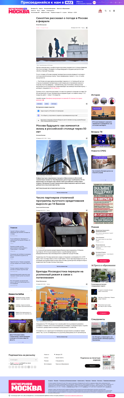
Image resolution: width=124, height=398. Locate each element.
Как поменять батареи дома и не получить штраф (103, 162)
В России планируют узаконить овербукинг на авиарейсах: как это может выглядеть (102, 123)
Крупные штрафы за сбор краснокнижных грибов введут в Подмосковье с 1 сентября (18, 248)
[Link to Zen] (19, 367)
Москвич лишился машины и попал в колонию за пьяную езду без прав (19, 268)
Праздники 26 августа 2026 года (21, 326)
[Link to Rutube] (32, 367)
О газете (50, 380)
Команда (94, 380)
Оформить (92, 366)
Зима (46, 103)
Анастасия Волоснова (42, 207)
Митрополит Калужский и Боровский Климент (102, 231)
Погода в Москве (44, 27)
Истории (95, 95)
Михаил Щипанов (100, 245)
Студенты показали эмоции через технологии (105, 290)
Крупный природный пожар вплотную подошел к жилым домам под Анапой (20, 275)
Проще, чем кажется (99, 157)
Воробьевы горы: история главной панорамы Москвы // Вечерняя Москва (104, 101)
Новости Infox (16, 294)
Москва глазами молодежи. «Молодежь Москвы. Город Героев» (103, 141)
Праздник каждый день (18, 321)
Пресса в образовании (63, 8)
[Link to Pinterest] (35, 367)
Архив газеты (59, 357)
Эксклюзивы (97, 108)
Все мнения (103, 261)
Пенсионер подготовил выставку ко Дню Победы (105, 305)
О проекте (103, 313)
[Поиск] (105, 10)
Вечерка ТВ (34, 8)
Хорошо (111, 395)
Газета (41, 8)
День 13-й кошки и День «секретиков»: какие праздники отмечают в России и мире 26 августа (20, 337)
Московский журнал (49, 8)
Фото (38, 10)
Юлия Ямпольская (41, 25)
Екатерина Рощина (101, 252)
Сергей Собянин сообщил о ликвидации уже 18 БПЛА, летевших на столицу (20, 232)
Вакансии (88, 380)
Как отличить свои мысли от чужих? (104, 233)
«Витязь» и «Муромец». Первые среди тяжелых (106, 298)
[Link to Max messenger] (10, 367)
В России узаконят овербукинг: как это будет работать (103, 113)
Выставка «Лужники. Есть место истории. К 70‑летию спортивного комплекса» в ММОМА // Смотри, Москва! (96, 101)
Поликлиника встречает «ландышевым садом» (99, 285)
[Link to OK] (16, 367)
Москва (39, 103)
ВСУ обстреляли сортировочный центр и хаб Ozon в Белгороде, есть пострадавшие (19, 282)
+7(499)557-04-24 (70, 386)
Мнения (95, 227)
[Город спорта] (100, 11)
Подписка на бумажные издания (67, 380)
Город (11, 243)
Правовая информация (109, 380)
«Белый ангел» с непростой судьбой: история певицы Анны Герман (112, 101)
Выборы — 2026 (72, 12)
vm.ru (76, 385)
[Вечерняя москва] (27, 387)
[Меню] (114, 10)
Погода (54, 103)
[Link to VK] (13, 367)
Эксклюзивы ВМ (35, 12)
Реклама (56, 380)
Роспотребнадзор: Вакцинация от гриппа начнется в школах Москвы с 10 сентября (20, 240)
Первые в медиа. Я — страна (59, 12)
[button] (11, 326)
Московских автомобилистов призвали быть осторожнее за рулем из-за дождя (20, 255)
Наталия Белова (40, 135)
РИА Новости (55, 88)
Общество (12, 251)
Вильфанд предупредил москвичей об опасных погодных (59, 99)
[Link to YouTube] (22, 367)
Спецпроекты (50, 10)
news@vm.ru (108, 386)
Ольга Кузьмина (100, 237)
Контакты (99, 380)
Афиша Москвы (45, 12)
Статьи (46, 357)
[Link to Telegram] (25, 367)
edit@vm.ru (85, 386)
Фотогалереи (48, 364)
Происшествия (13, 235)
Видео (43, 10)
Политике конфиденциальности (73, 395)
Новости (33, 10)
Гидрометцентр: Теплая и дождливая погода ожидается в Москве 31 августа (20, 262)
